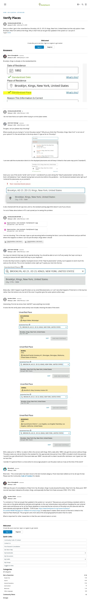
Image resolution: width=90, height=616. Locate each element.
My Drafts (45, 559)
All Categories (7, 572)
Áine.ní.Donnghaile (13, 55)
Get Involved (45, 586)
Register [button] (49, 47)
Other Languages (45, 591)
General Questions (45, 583)
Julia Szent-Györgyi (13, 123)
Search (45, 580)
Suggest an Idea (8, 565)
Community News (45, 594)
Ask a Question (45, 575)
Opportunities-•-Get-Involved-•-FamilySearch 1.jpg (15, 241)
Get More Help (8, 550)
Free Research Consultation (12, 546)
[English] (44, 4)
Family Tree (45, 578)
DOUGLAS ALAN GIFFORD (14, 23)
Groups (5, 598)
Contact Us (7, 543)
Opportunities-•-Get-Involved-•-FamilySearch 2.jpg (35, 241)
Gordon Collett (12, 298)
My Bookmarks (45, 553)
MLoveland (11, 468)
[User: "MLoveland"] (5, 469)
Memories (45, 588)
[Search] (82, 4)
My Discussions (8, 556)
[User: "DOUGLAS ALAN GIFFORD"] (5, 24)
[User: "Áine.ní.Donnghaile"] (5, 56)
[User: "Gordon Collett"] (5, 299)
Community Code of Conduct (12, 540)
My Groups (7, 562)
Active (9, 32)
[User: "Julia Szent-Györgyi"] (5, 124)
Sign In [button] (39, 47)
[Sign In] (85, 4)
